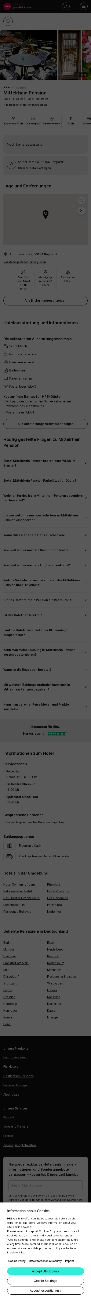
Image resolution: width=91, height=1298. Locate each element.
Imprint (69, 1261)
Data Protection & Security (45, 1261)
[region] (45, 1250)
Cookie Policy (17, 1261)
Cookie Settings (45, 1281)
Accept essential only (45, 1290)
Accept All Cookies (45, 1271)
